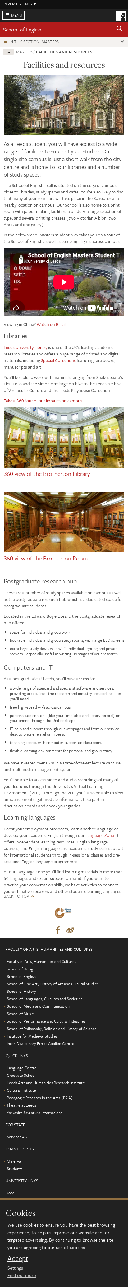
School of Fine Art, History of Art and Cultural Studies (52, 984)
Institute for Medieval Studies (32, 1036)
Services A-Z (17, 1137)
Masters (24, 51)
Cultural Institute (21, 1090)
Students (14, 1168)
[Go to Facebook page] (58, 930)
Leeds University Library (25, 347)
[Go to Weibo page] (70, 930)
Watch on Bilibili (51, 324)
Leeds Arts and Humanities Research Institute (46, 1083)
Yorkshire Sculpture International (35, 1112)
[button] (119, 29)
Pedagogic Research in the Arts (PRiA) (40, 1097)
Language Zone (99, 835)
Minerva (14, 1161)
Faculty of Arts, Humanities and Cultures (41, 961)
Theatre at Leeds (21, 1105)
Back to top (16, 896)
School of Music (20, 1014)
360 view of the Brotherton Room (46, 558)
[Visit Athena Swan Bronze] (64, 914)
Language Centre (22, 1068)
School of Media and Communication (38, 1006)
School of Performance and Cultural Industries (46, 1021)
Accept (17, 1258)
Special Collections (58, 360)
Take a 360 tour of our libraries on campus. (44, 400)
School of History (21, 991)
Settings (15, 1267)
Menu (16, 15)
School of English (22, 29)
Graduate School (21, 1075)
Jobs (10, 1193)
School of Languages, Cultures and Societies (44, 999)
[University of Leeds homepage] (121, 15)
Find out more (21, 1275)
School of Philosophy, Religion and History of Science (52, 1028)
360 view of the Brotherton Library (47, 473)
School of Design (21, 969)
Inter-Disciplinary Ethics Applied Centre (40, 1043)
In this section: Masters (34, 42)
